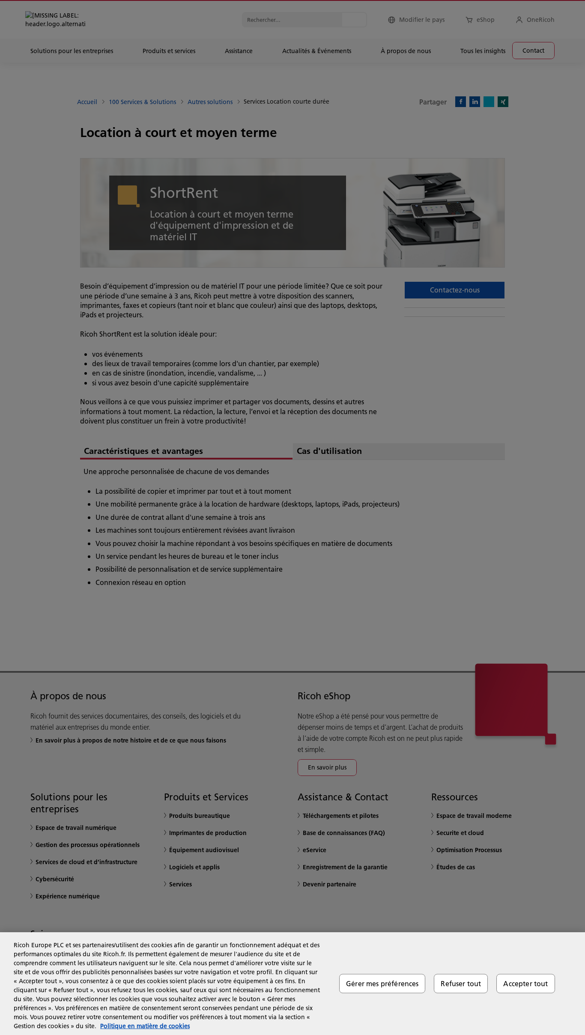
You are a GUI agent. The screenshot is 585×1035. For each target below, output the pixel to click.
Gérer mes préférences (382, 983)
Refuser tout (461, 983)
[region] (292, 983)
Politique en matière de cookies (145, 1026)
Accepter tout (525, 983)
